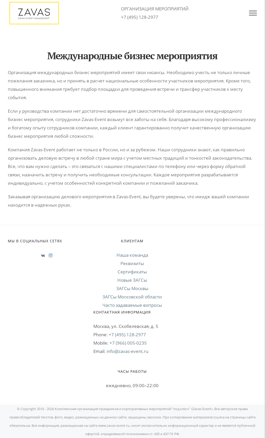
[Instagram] (50, 255)
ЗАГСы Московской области (132, 297)
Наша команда (132, 255)
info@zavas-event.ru (127, 351)
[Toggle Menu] (253, 13)
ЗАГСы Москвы (132, 288)
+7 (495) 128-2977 (127, 335)
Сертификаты (132, 272)
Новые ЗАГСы (132, 280)
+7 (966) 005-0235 (128, 343)
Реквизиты (132, 263)
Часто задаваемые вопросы (132, 305)
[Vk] (43, 255)
